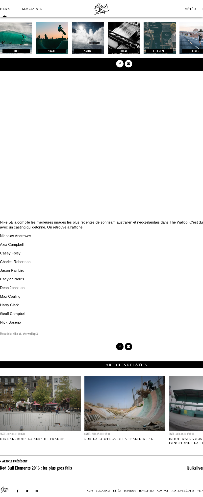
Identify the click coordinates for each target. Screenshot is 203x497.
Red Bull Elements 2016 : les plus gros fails (36, 468)
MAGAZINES (32, 9)
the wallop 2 (30, 333)
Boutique (130, 490)
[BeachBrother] (101, 16)
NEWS (5, 9)
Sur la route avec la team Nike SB (118, 439)
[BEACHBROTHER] (7, 489)
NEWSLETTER (146, 490)
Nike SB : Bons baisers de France (32, 439)
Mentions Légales (183, 490)
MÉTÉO (190, 9)
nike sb (17, 333)
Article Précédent (14, 461)
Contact (162, 490)
